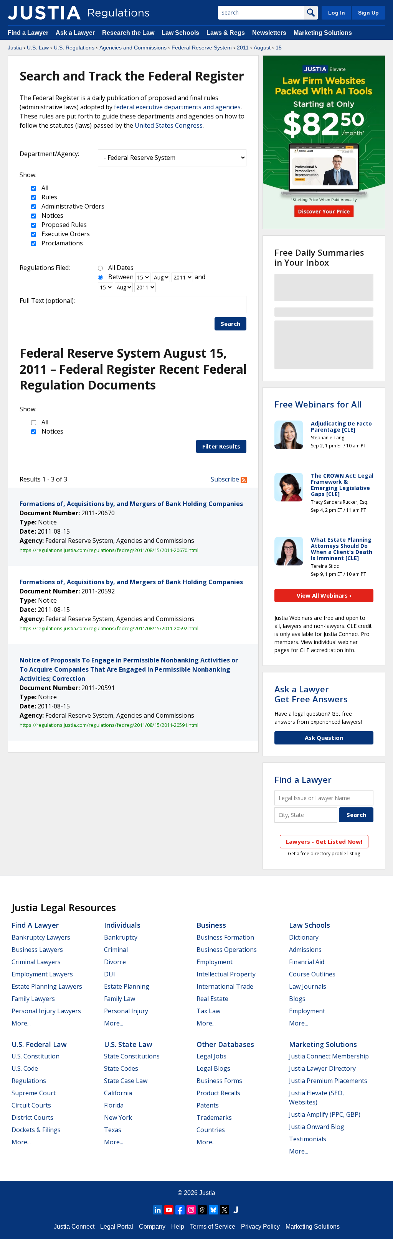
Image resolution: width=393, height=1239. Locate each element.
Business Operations (226, 949)
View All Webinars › (324, 595)
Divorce (115, 962)
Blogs (297, 998)
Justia (15, 47)
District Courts (32, 1117)
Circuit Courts (31, 1105)
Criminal (116, 949)
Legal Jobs (211, 1056)
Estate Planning (126, 986)
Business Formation (225, 937)
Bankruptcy (120, 937)
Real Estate (212, 998)
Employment (214, 962)
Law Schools (180, 33)
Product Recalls (218, 1093)
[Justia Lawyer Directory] (235, 1209)
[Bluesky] (213, 1209)
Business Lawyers (37, 949)
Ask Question (324, 737)
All (44, 188)
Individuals (122, 925)
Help (177, 1226)
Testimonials (307, 1139)
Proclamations (61, 243)
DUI (109, 974)
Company (152, 1226)
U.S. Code (25, 1068)
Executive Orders (65, 234)
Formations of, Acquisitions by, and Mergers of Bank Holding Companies (131, 504)
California (118, 1093)
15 (279, 47)
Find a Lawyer (28, 33)
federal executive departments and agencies (177, 107)
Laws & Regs (225, 33)
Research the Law (128, 33)
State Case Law (125, 1080)
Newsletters (269, 33)
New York (118, 1117)
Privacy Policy (260, 1226)
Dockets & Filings (36, 1130)
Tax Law (208, 1011)
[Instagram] (191, 1209)
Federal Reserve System (202, 47)
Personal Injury (126, 1011)
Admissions (305, 949)
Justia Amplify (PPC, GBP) (324, 1114)
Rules (48, 197)
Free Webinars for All (318, 404)
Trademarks (214, 1117)
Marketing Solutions (323, 33)
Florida (114, 1105)
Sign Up (368, 13)
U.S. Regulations (74, 47)
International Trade (224, 986)
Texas (112, 1130)
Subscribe (226, 479)
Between (121, 277)
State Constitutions (132, 1056)
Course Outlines (312, 974)
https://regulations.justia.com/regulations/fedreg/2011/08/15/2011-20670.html (109, 550)
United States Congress (169, 125)
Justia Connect (74, 1226)
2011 (243, 47)
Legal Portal (116, 1226)
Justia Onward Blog (316, 1126)
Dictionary (304, 937)
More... (21, 1023)
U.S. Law (38, 47)
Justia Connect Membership (329, 1056)
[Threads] (202, 1209)
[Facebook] (180, 1209)
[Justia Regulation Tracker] (44, 13)
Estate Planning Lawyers (47, 986)
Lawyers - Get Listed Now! (324, 841)
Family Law (119, 998)
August (262, 47)
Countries (210, 1130)
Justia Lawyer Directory (322, 1068)
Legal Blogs (213, 1068)
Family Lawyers (33, 998)
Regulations (29, 1080)
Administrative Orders (72, 206)
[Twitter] (224, 1209)
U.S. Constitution (35, 1056)
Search (230, 323)
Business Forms (219, 1080)
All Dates (121, 267)
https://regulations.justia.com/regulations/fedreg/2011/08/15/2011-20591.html (109, 724)
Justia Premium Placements (328, 1080)
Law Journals (307, 986)
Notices (51, 215)
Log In (336, 13)
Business (211, 925)
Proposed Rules (63, 224)
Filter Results (221, 446)
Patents (207, 1105)
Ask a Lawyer (76, 33)
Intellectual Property (226, 974)
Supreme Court (34, 1093)
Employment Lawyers (42, 974)
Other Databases (225, 1044)
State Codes (121, 1068)
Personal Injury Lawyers (46, 1011)
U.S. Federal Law (39, 1044)
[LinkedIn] (157, 1209)
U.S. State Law (128, 1044)
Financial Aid (306, 962)
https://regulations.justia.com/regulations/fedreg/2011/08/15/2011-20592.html (109, 628)
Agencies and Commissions (133, 47)
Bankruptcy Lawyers (41, 937)
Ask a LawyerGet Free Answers (311, 694)
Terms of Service (212, 1226)
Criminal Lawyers (36, 962)
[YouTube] (168, 1209)
